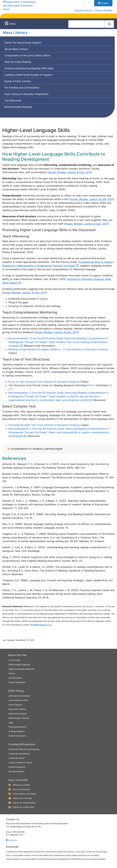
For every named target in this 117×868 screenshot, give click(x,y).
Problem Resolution (17, 767)
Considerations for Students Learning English (36, 448)
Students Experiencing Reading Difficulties (28, 68)
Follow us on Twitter (21, 785)
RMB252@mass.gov (42, 625)
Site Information (15, 678)
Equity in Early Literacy (17, 81)
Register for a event (23, 807)
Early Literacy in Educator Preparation (26, 94)
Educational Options (17, 709)
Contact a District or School (20, 762)
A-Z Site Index (14, 660)
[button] (109, 24)
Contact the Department (19, 753)
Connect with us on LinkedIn (24, 794)
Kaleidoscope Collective (19, 718)
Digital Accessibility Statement (21, 669)
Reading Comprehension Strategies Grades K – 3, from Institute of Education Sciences (58, 349)
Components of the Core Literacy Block (27, 55)
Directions (12, 840)
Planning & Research (17, 727)
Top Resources (12, 100)
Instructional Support (18, 713)
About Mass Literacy (16, 49)
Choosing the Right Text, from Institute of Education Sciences (44, 424)
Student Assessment (17, 736)
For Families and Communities (21, 87)
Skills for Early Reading (17, 61)
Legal (11, 722)
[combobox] (86, 24)
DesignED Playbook (19, 664)
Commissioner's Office (18, 700)
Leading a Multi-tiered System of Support (28, 74)
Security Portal (83, 10)
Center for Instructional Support (22, 42)
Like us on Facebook (21, 789)
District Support (15, 704)
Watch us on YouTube (22, 798)
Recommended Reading (18, 106)
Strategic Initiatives (17, 731)
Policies (12, 673)
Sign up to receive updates (24, 802)
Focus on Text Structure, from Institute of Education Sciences (43, 381)
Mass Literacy (15, 32)
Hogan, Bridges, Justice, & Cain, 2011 (69, 172)
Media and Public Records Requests (24, 749)
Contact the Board (16, 758)
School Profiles (103, 10)
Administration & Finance (19, 696)
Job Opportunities (16, 771)
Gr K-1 (91, 385)
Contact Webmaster (17, 682)
